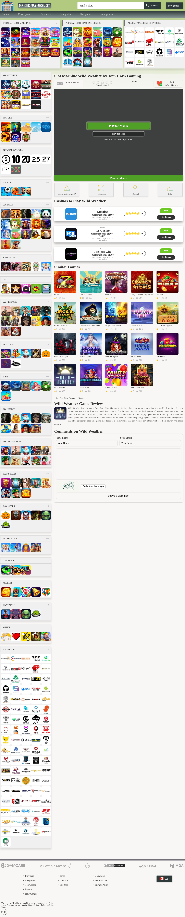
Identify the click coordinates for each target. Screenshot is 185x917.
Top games (85, 14)
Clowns (26, 460)
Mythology (10, 538)
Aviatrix (5, 32)
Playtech (129, 52)
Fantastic (9, 605)
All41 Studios (26, 831)
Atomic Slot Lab (6, 831)
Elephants (16, 213)
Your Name (62, 437)
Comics (36, 288)
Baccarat (36, 84)
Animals (8, 205)
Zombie (36, 515)
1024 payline (6, 169)
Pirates (97, 42)
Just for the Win (26, 770)
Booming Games (129, 62)
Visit (166, 211)
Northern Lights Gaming (46, 750)
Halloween (46, 353)
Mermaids (36, 385)
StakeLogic (16, 719)
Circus (16, 331)
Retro (77, 52)
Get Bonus (166, 217)
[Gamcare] (13, 865)
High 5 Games (36, 770)
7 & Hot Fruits (55, 52)
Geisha (46, 460)
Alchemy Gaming (36, 831)
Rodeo (6, 331)
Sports (7, 182)
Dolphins (107, 32)
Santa (26, 353)
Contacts (64, 880)
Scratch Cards (26, 94)
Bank (97, 52)
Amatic (169, 42)
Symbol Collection (6, 104)
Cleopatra (36, 428)
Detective (26, 311)
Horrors (16, 515)
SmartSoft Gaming (46, 719)
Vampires (26, 515)
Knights (16, 321)
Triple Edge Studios (26, 709)
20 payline (26, 159)
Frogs (117, 32)
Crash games (25, 14)
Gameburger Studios (16, 791)
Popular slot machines (17, 23)
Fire (6, 137)
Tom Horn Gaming (36, 709)
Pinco (62, 876)
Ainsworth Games (46, 831)
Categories (65, 14)
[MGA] (177, 865)
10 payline (16, 159)
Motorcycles (16, 569)
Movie (6, 288)
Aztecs (107, 42)
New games (106, 14)
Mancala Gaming (46, 760)
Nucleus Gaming (36, 750)
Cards (16, 84)
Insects (36, 636)
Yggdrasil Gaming (149, 62)
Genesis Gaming (46, 780)
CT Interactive (36, 811)
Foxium (46, 791)
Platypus (36, 740)
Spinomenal (169, 52)
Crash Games (67, 32)
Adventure (10, 302)
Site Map (64, 885)
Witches (6, 493)
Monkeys (77, 32)
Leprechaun (6, 460)
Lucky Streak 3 (15, 32)
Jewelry (26, 592)
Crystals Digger (15, 52)
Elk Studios (26, 811)
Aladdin (6, 428)
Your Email (126, 437)
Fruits (87, 42)
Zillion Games (46, 699)
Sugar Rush (55, 32)
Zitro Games (36, 699)
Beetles (77, 62)
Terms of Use (101, 880)
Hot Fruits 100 (25, 52)
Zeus (16, 547)
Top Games (30, 885)
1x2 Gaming (6, 841)
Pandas (46, 213)
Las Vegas (16, 363)
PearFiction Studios (6, 750)
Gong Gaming (6, 780)
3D (67, 62)
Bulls (26, 224)
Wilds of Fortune (25, 62)
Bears (6, 213)
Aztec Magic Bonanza (45, 42)
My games (173, 5)
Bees (26, 636)
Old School (26, 750)
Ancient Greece (46, 266)
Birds (36, 234)
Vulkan (36, 104)
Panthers (46, 224)
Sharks (6, 385)
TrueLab (16, 709)
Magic (87, 62)
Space (16, 137)
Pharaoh (77, 42)
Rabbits (36, 213)
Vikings (16, 460)
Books (117, 42)
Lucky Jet (15, 42)
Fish (5, 377)
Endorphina (139, 32)
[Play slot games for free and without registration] (41, 5)
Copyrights (100, 876)
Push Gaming (179, 32)
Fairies (36, 483)
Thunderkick (159, 52)
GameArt (26, 791)
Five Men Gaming (16, 801)
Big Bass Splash (35, 52)
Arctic (36, 126)
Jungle (16, 126)
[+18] (87, 865)
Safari (6, 126)
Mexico (36, 266)
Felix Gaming (26, 801)
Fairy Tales (9, 474)
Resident (15, 62)
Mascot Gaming (36, 760)
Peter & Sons (46, 740)
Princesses (46, 483)
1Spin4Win (16, 699)
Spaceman (25, 32)
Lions (87, 32)
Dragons (107, 52)
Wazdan (159, 32)
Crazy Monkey (5, 62)
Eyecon (6, 811)
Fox (6, 224)
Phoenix (26, 493)
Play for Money (118, 125)
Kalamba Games (16, 770)
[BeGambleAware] (54, 865)
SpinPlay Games (26, 719)
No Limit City (139, 42)
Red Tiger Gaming (46, 729)
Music (26, 288)
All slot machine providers (144, 23)
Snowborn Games (36, 719)
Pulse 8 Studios (16, 740)
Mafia (46, 311)
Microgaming (169, 32)
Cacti (26, 137)
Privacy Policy (101, 885)
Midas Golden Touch (35, 42)
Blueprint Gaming (16, 821)
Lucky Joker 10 (25, 42)
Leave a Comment (118, 495)
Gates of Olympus (45, 32)
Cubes (46, 592)
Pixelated (46, 288)
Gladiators (117, 52)
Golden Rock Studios (16, 780)
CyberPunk (16, 614)
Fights (26, 191)
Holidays (8, 344)
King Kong (26, 213)
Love (16, 636)
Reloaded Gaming (36, 729)
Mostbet (29, 889)
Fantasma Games (46, 801)
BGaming (159, 42)
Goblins (36, 460)
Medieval (46, 636)
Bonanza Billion (55, 42)
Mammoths (26, 234)
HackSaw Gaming (46, 770)
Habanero (26, 699)
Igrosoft (149, 52)
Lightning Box (6, 770)
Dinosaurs (16, 244)
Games (5, 14)
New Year (36, 353)
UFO (6, 525)
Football (6, 191)
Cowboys (36, 311)
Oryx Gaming (16, 750)
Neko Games (16, 760)
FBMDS (36, 801)
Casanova (46, 321)
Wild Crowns (45, 52)
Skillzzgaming (26, 729)
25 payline (36, 159)
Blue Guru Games (26, 821)
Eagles (46, 234)
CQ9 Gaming (6, 821)
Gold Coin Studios (26, 780)
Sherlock (26, 321)
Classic (16, 104)
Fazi (129, 42)
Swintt (46, 709)
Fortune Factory (6, 801)
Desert (26, 126)
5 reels (6, 159)
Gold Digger (36, 321)
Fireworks (6, 363)
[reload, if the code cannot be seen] (67, 486)
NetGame (179, 42)
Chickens (6, 244)
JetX (5, 42)
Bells (36, 592)
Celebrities (16, 288)
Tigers (6, 234)
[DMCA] (114, 865)
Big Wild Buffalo (5, 52)
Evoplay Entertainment (16, 811)
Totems (16, 592)
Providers (46, 14)
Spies (16, 311)
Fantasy (26, 483)
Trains (26, 569)
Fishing (67, 42)
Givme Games (36, 780)
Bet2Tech (46, 821)
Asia (16, 266)
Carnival (87, 52)
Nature (7, 118)
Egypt (26, 266)
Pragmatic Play (129, 32)
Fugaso (36, 791)
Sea (46, 126)
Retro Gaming (149, 32)
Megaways (26, 104)
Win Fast (6, 709)
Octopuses (26, 385)
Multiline (16, 169)
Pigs (97, 32)
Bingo (6, 94)
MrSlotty (26, 760)
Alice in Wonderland (46, 418)
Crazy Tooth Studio (46, 811)
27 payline (46, 159)
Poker (46, 84)
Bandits (6, 321)
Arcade (16, 831)
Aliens (46, 515)
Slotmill (6, 729)
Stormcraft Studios (6, 719)
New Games (31, 894)
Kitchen (6, 636)
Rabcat (6, 740)
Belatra (179, 52)
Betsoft (139, 52)
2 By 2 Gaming (149, 42)
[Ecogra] (147, 865)
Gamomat (139, 62)
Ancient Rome (6, 266)
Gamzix (6, 791)
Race (67, 52)
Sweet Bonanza (35, 32)
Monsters (9, 506)
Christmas (16, 353)
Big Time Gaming (36, 821)
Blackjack (26, 84)
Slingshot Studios (16, 729)
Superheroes (6, 614)
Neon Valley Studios (6, 760)
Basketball (16, 191)
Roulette (16, 94)
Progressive (36, 94)
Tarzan (16, 428)
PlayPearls (26, 740)
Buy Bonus (46, 94)
